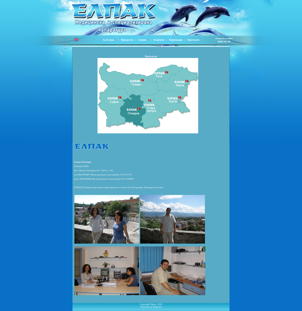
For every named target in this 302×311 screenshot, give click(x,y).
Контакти (193, 39)
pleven (129, 79)
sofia (115, 106)
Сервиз (142, 39)
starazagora (153, 111)
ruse (165, 73)
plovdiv (133, 111)
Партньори (176, 39)
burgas (171, 101)
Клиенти (159, 39)
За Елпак (108, 39)
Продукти (127, 39)
